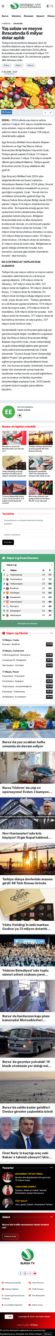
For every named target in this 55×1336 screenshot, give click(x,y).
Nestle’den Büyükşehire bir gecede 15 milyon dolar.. (32, 1178)
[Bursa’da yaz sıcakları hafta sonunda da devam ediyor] (27, 722)
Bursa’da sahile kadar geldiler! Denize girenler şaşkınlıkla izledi (27, 1109)
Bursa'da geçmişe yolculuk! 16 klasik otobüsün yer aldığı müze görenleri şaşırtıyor (27, 1064)
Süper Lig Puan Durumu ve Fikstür (13, 1297)
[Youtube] (35, 1273)
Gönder (8, 542)
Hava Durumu (38, 1283)
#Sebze (6, 65)
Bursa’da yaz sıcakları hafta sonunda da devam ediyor (23, 744)
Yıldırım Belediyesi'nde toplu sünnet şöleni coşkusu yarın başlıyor (25, 973)
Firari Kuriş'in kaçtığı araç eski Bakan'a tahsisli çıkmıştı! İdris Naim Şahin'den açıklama (25, 1155)
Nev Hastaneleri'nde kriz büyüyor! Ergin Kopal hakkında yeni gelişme (26, 836)
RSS (10, 1317)
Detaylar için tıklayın (28, 623)
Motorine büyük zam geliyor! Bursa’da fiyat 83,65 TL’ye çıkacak (39, 499)
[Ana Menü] (3, 6)
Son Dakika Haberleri (14, 1305)
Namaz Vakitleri (12, 1289)
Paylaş (8, 112)
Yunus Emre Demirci (25, 1187)
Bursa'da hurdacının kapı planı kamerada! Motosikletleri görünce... (26, 1018)
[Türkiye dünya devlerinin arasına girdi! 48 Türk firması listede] (41, 438)
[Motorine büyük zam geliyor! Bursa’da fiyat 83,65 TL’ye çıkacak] (41, 488)
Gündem (16, 16)
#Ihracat (30, 65)
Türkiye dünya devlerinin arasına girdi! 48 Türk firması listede (40, 449)
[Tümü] (51, 1168)
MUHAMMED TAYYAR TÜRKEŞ (29, 1174)
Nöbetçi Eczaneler (13, 1283)
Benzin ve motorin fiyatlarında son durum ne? (13, 449)
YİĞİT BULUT (21, 1201)
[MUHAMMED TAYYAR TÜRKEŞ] (7, 1177)
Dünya (50, 16)
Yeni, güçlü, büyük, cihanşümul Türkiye (34, 1204)
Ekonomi (28, 16)
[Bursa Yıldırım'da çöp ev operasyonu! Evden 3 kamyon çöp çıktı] (27, 768)
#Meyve (18, 65)
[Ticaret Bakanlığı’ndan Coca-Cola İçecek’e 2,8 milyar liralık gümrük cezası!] (14, 488)
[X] (25, 1273)
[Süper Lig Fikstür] (51, 633)
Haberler (6, 24)
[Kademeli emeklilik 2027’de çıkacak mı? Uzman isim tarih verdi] (41, 463)
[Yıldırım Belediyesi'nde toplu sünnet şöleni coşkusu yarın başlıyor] (27, 950)
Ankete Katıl (10, 1236)
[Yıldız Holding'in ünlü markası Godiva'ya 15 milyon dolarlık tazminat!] (14, 463)
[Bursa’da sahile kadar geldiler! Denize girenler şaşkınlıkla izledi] (27, 1087)
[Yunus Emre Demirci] (7, 1190)
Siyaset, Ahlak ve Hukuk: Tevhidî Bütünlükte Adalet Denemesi (30, 1191)
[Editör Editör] (8, 412)
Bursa (5, 16)
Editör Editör (24, 410)
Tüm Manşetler (38, 1296)
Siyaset (40, 16)
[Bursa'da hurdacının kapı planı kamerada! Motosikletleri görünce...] (27, 996)
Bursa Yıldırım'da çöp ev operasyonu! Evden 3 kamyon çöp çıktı (25, 790)
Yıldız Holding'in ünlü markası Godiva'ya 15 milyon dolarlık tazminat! (14, 474)
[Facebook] (20, 1273)
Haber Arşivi (37, 1305)
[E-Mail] (19, 416)
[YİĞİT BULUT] (7, 1203)
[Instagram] (30, 1273)
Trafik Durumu (38, 1289)
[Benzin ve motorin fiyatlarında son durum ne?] (14, 438)
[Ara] (51, 6)
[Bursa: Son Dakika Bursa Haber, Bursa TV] (25, 6)
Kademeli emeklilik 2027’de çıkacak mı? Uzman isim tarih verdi (39, 474)
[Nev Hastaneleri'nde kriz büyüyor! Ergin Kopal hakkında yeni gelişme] (27, 813)
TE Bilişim (34, 1325)
